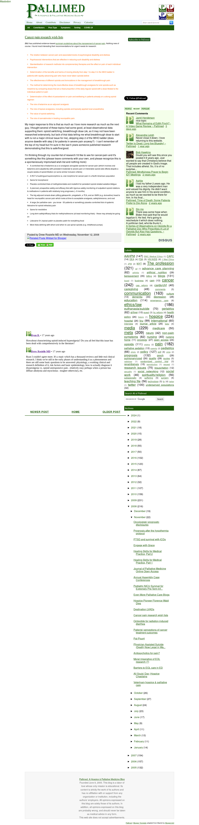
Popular (145, 109)
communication (137, 293)
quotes (166, 358)
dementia (137, 297)
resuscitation (161, 368)
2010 (134, 494)
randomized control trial (154, 361)
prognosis (130, 355)
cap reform (142, 285)
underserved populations (160, 385)
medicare (159, 328)
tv (164, 381)
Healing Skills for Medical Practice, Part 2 (148, 552)
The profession (160, 263)
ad (136, 268)
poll (159, 351)
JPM (130, 263)
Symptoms (65, 28)
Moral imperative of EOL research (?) (147, 660)
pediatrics (167, 348)
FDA (141, 259)
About (39, 22)
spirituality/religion (154, 374)
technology (153, 381)
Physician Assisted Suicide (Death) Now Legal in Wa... (149, 646)
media (129, 327)
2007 (134, 755)
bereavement (131, 276)
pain (159, 343)
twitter (132, 384)
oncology (142, 340)
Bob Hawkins (143, 152)
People (128, 109)
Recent (136, 109)
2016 (134, 458)
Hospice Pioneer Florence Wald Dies (151, 602)
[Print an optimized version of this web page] (45, 245)
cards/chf (160, 285)
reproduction (152, 364)
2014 (134, 470)
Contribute (51, 22)
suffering (148, 377)
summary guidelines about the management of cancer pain (80, 43)
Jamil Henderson (145, 117)
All (28, 28)
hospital (128, 320)
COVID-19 (88, 28)
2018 (134, 445)
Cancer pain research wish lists (44, 37)
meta (128, 332)
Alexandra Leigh (145, 135)
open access (161, 340)
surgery (165, 377)
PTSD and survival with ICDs (150, 539)
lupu (167, 323)
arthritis (135, 272)
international (159, 320)
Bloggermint (169, 823)
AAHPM (129, 256)
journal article (148, 323)
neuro (150, 333)
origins (147, 344)
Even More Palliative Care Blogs (151, 594)
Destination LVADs (144, 609)
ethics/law (133, 304)
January (138, 747)
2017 (134, 451)
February (139, 741)
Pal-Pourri (139, 638)
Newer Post (39, 412)
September (140, 699)
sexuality (128, 371)
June (137, 717)
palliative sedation (134, 348)
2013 (134, 476)
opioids (129, 344)
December (140, 511)
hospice (156, 316)
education (130, 300)
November (140, 517)
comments (160, 289)
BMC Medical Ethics (153, 256)
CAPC (170, 256)
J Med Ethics (168, 259)
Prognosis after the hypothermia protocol (151, 532)
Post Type (52, 28)
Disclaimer (65, 22)
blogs (161, 275)
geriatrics (168, 308)
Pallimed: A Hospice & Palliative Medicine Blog (102, 779)
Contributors (39, 28)
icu (141, 320)
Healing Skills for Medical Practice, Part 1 (148, 561)
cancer (168, 280)
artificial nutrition (157, 272)
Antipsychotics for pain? (147, 653)
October (138, 693)
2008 (134, 506)
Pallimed (129, 823)
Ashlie (139, 180)
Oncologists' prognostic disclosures (146, 523)
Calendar (88, 22)
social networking (148, 371)
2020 (134, 433)
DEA (132, 259)
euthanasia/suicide (136, 308)
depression (160, 297)
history (141, 316)
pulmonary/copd (133, 358)
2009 (134, 500)
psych (160, 355)
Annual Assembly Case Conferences (147, 578)
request (166, 364)
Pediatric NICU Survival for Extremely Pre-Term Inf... (148, 587)
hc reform (158, 312)
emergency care (159, 300)
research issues (135, 367)
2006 (134, 761)
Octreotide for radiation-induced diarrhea (151, 622)
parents (153, 348)
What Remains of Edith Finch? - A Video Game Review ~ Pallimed (148, 125)
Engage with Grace (144, 545)
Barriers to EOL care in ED (148, 667)
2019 (134, 439)
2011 (134, 488)
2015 (134, 464)
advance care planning (158, 268)
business (139, 280)
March (137, 735)
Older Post (111, 412)
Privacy (77, 22)
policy (144, 351)
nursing (152, 336)
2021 (134, 427)
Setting (77, 28)
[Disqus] (71, 289)
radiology (128, 361)
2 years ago (149, 174)
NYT (139, 263)
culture (170, 293)
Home (29, 22)
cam (152, 280)
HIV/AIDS (152, 259)
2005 (134, 767)
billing (149, 276)
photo (133, 351)
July (136, 711)
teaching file (132, 381)
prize (168, 351)
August (138, 705)
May (136, 723)
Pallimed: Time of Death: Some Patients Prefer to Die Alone (148, 201)
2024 (134, 415)
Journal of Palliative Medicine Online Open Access (150, 570)
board (126, 280)
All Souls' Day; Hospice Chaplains (147, 675)
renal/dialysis (131, 364)
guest (146, 312)
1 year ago (143, 146)
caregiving (131, 289)
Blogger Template (139, 823)
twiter (171, 381)
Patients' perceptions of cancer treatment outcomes (150, 631)
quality (152, 358)
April (137, 729)
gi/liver (134, 312)
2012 (134, 482)
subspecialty (130, 377)
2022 (134, 421)
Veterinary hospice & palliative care (150, 683)
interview (128, 323)
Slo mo (140, 209)
